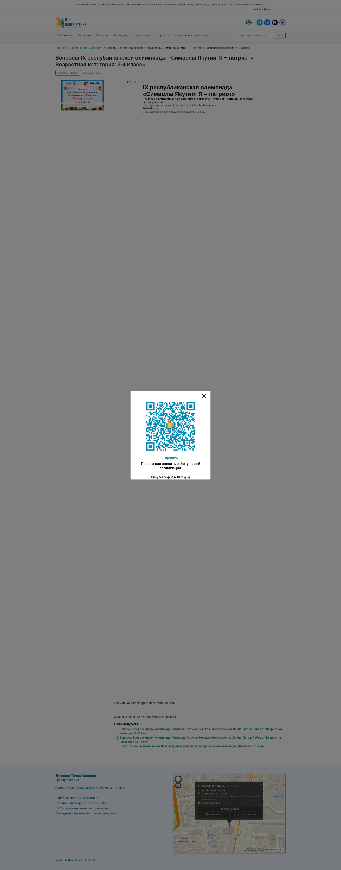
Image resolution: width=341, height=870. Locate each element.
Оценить (170, 458)
